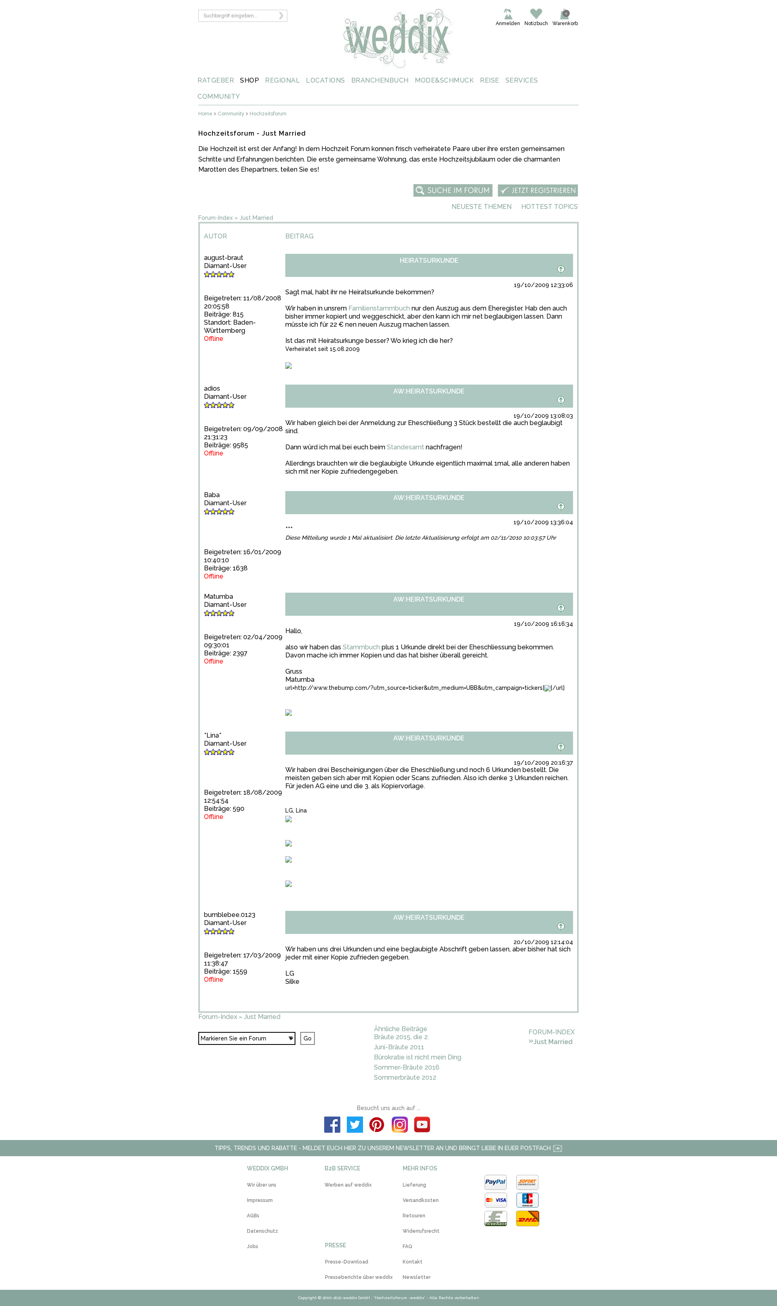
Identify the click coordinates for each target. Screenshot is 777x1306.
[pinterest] (377, 1126)
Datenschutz (262, 1231)
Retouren (414, 1216)
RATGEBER (215, 80)
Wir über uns (261, 1185)
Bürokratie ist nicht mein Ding (417, 1057)
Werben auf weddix (348, 1185)
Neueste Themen (482, 207)
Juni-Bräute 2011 (399, 1047)
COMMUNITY (218, 96)
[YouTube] (422, 1126)
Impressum (260, 1200)
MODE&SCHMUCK (444, 80)
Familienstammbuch (379, 308)
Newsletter (417, 1277)
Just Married (256, 218)
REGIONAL (282, 80)
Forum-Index (215, 218)
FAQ (407, 1246)
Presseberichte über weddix (359, 1277)
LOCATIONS (325, 80)
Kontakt (412, 1262)
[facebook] (332, 1126)
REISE (489, 80)
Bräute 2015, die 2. (401, 1037)
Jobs (252, 1246)
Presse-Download (346, 1262)
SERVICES (521, 80)
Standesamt (405, 447)
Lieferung (414, 1185)
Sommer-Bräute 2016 (406, 1067)
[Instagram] (399, 1126)
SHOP (249, 80)
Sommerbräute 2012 (405, 1077)
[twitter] (354, 1126)
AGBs (253, 1216)
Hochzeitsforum (268, 114)
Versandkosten (421, 1200)
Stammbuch (361, 647)
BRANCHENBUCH (380, 80)
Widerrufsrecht (421, 1231)
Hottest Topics (549, 207)
